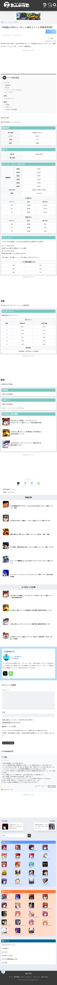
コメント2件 (51, 31)
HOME (29, 973)
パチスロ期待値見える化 (9, 959)
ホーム (11, 977)
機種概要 (7, 85)
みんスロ (4, 952)
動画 (5, 102)
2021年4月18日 (5, 760)
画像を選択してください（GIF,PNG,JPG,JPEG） (18, 720)
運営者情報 (16, 977)
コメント (6, 690)
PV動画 (7, 104)
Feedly (11, 676)
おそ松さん (12, 492)
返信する (52, 786)
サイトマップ (36, 977)
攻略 (5, 96)
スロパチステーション (9, 945)
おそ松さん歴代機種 (11, 109)
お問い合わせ (44, 977)
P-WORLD (5, 948)
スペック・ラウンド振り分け (13, 90)
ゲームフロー (9, 92)
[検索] (29, 835)
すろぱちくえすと (7, 955)
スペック (6, 82)
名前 (3, 712)
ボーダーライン (9, 98)
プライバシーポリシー (26, 977)
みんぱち (4, 962)
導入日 (7, 87)
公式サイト (8, 107)
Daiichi (13, 489)
